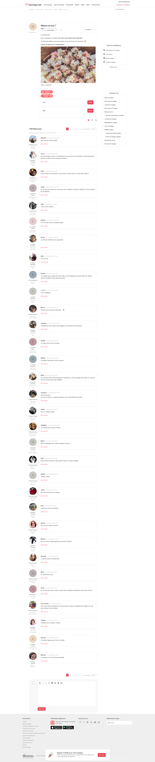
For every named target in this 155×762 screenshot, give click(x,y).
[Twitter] (83, 722)
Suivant (93, 129)
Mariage (32, 9)
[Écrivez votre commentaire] (66, 694)
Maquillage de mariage (111, 122)
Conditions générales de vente (31, 726)
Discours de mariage (110, 144)
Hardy (42, 588)
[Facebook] (80, 722)
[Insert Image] (55, 683)
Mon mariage (48, 5)
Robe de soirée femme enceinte (115, 115)
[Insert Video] (58, 683)
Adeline (43, 220)
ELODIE (43, 341)
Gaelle (43, 187)
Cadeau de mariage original (113, 133)
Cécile (42, 490)
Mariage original (109, 129)
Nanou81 (43, 556)
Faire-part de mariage (111, 101)
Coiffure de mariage (110, 105)
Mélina (42, 28)
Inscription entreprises (28, 740)
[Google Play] (68, 729)
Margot (43, 539)
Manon (43, 441)
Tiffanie (43, 620)
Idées (88, 5)
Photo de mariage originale (113, 137)
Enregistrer (88, 29)
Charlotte (44, 323)
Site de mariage (27, 747)
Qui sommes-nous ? (28, 742)
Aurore (43, 307)
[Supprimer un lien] (46, 683)
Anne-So (43, 638)
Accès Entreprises (125, 1)
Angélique (44, 425)
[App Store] (56, 729)
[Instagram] (91, 722)
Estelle (43, 273)
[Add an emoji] (52, 683)
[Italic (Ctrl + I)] (43, 683)
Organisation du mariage (113, 50)
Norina (43, 237)
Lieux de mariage (59, 5)
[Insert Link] (49, 683)
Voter (90, 102)
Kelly (42, 204)
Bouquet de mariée (110, 140)
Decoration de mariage (111, 108)
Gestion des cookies (28, 731)
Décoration (109, 54)
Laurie (42, 154)
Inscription (127, 5)
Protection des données (29, 728)
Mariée (77, 5)
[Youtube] (95, 722)
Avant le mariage (110, 62)
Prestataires (69, 5)
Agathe (43, 474)
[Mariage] (33, 5)
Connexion (119, 5)
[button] (88, 120)
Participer (101, 755)
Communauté (96, 5)
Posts (55, 9)
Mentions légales (27, 724)
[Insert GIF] (61, 683)
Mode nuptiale (110, 58)
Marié (83, 5)
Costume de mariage (110, 119)
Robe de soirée (109, 112)
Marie (42, 375)
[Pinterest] (87, 722)
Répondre (42, 709)
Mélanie (43, 358)
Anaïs (42, 171)
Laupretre (44, 392)
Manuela (43, 655)
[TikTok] (98, 722)
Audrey (43, 523)
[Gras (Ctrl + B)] (40, 683)
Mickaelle (43, 138)
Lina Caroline (45, 603)
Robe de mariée (109, 98)
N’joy (42, 506)
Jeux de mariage (109, 126)
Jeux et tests (48, 9)
